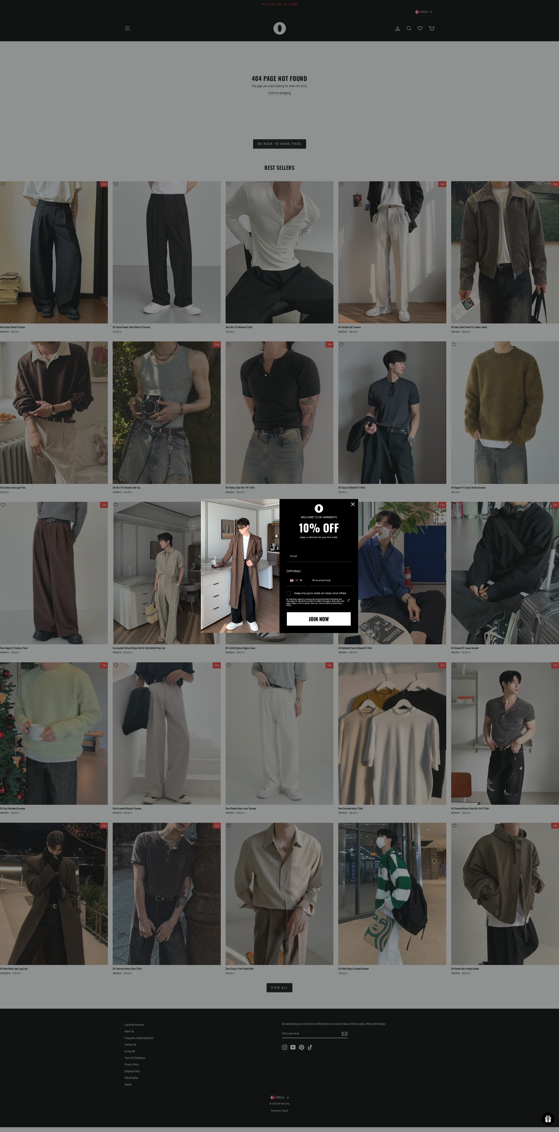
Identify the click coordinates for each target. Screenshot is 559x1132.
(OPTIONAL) (293, 571)
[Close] (353, 504)
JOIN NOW (319, 619)
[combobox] (295, 580)
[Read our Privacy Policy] (348, 600)
